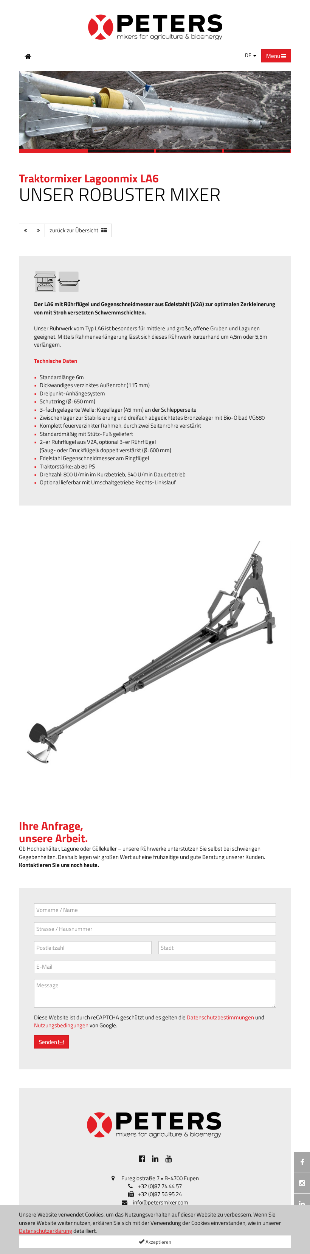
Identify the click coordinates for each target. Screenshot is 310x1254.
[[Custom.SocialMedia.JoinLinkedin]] (155, 1158)
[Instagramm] (302, 1183)
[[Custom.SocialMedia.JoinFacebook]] (142, 1158)
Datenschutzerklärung (45, 1230)
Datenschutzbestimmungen (220, 1017)
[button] (28, 112)
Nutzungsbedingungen (61, 1025)
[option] (155, 112)
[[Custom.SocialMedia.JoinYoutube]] (168, 1158)
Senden (48, 1042)
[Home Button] (28, 56)
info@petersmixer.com (160, 1202)
